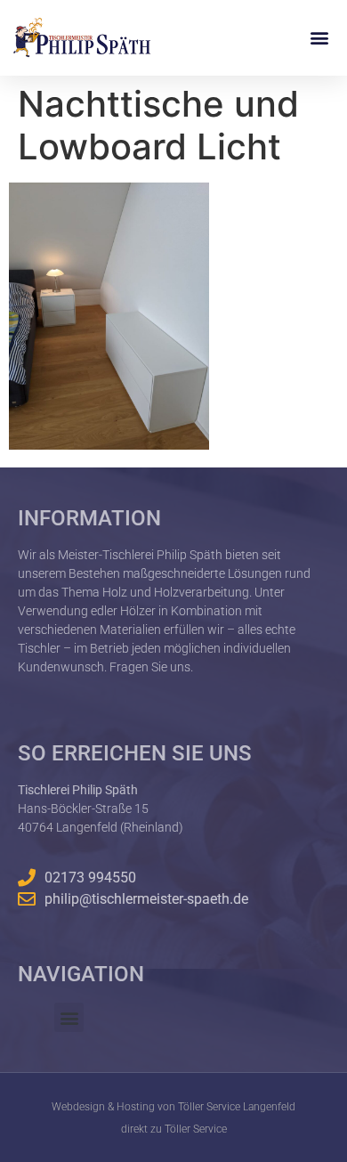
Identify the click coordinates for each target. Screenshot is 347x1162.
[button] (319, 38)
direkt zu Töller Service (174, 1129)
